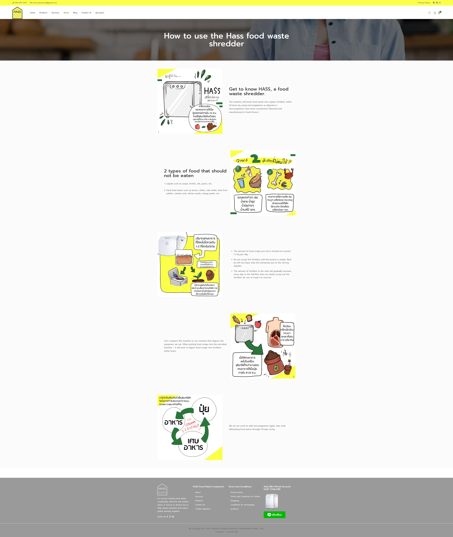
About (66, 12)
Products (43, 12)
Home (32, 12)
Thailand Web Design (248, 528)
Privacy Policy (424, 2)
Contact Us (86, 12)
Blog (75, 12)
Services (55, 12)
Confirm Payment (202, 509)
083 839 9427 (21, 2)
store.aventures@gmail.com (44, 2)
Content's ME (232, 532)
